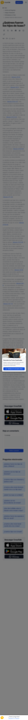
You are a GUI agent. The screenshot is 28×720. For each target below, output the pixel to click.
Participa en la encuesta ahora (14, 368)
